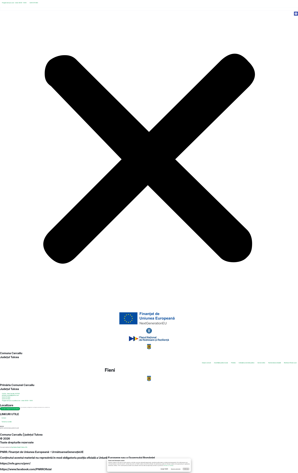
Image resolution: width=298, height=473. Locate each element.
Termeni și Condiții (168, 465)
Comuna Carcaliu (11, 353)
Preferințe (186, 469)
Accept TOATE (164, 469)
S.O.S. (2, 426)
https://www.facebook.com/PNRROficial (26, 469)
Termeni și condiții (6, 421)
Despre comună (206, 363)
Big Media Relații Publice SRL (19, 447)
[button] (149, 6)
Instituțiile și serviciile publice (246, 363)
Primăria (233, 363)
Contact (4, 418)
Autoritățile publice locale (221, 363)
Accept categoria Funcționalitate (10, 408)
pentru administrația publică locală (9, 428)
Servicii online (261, 363)
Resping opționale (175, 469)
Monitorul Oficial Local (290, 363)
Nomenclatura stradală (274, 363)
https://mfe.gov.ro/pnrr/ (15, 463)
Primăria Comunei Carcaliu (17, 385)
